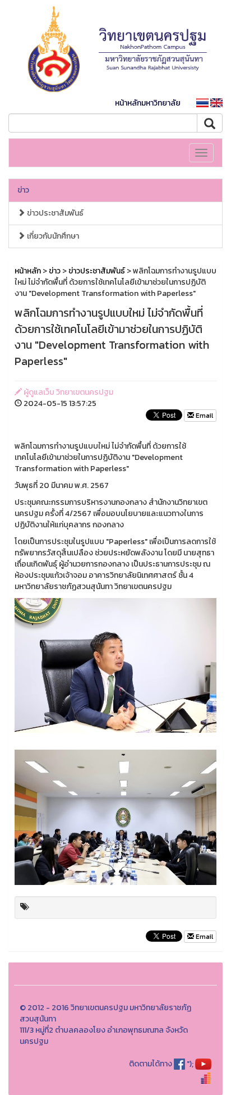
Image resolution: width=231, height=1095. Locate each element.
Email (203, 415)
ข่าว (23, 190)
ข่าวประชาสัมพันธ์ (54, 213)
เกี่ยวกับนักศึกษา (52, 236)
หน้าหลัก (28, 271)
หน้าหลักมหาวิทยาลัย (148, 103)
